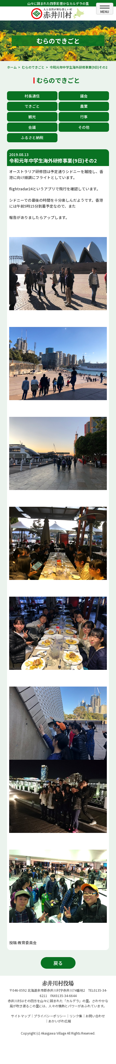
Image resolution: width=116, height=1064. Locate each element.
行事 (84, 116)
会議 (32, 127)
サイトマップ (20, 1016)
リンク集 (75, 1016)
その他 (84, 127)
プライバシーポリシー (50, 1016)
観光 (32, 116)
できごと (32, 106)
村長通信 (32, 96)
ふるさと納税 (32, 137)
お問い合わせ (95, 1016)
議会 (84, 96)
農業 (84, 106)
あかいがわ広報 (59, 1021)
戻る (58, 963)
